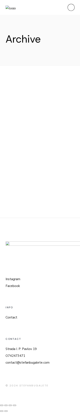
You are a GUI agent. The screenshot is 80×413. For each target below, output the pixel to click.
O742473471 (15, 356)
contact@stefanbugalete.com (27, 362)
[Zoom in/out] (14, 405)
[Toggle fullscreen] (10, 405)
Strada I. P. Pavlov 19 (21, 349)
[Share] (6, 405)
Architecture (30, 186)
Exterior (26, 88)
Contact (11, 317)
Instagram (13, 279)
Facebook (13, 286)
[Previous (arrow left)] (1, 411)
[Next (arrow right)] (6, 411)
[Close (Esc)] (1, 405)
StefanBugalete (34, 385)
